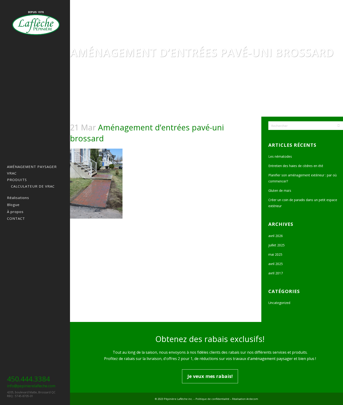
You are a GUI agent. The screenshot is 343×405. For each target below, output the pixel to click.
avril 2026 (275, 236)
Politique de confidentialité (212, 399)
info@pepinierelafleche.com (31, 385)
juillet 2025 (276, 245)
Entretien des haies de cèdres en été (295, 166)
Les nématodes (280, 156)
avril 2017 (275, 273)
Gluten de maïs (279, 190)
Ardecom (252, 399)
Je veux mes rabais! (209, 376)
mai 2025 (275, 254)
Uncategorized (279, 302)
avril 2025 (275, 264)
